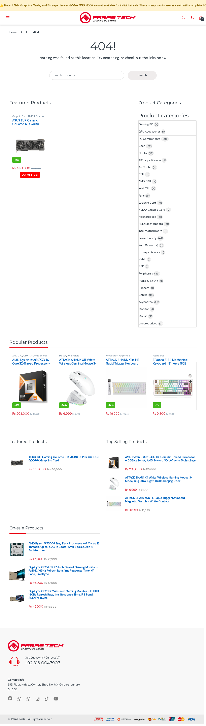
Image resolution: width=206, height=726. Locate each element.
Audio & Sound (148, 281)
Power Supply (148, 238)
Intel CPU (144, 188)
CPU (141, 174)
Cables (143, 295)
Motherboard (147, 217)
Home (13, 32)
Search (184, 18)
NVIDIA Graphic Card (152, 209)
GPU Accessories (150, 131)
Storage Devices (149, 252)
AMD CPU (145, 181)
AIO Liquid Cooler (150, 160)
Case (142, 146)
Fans (141, 195)
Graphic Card (19, 116)
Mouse (143, 316)
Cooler (143, 153)
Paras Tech (18, 719)
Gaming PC (146, 124)
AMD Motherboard (151, 224)
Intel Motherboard (150, 231)
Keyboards (146, 302)
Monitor (144, 309)
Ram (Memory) (148, 245)
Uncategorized (148, 323)
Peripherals (146, 273)
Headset (144, 288)
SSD (141, 266)
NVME (142, 259)
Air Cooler (145, 167)
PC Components (149, 139)
